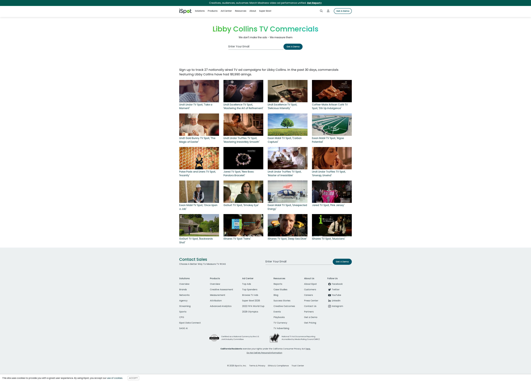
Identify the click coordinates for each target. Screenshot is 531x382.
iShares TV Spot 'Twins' (237, 238)
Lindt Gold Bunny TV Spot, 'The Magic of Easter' (197, 139)
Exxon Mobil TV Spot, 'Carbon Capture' (285, 139)
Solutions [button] (200, 10)
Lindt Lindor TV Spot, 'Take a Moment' (195, 106)
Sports (182, 311)
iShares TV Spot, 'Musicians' (328, 238)
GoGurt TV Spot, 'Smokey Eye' (241, 205)
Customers (310, 289)
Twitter (336, 289)
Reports (278, 284)
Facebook (337, 284)
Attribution (216, 300)
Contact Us (310, 306)
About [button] (252, 10)
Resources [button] (240, 10)
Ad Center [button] (226, 10)
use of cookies (114, 378)
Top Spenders (249, 289)
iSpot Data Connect (190, 322)
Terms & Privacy (257, 365)
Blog (276, 295)
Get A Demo (342, 11)
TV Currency (280, 322)
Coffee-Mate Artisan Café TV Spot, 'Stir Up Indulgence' (330, 106)
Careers (308, 295)
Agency (183, 300)
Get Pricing (310, 322)
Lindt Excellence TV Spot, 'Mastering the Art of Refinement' (243, 106)
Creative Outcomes (284, 306)
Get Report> (314, 3)
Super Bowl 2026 (251, 300)
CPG (181, 317)
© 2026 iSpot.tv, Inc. (236, 365)
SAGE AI (183, 328)
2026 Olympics (250, 311)
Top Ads (246, 284)
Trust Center (297, 365)
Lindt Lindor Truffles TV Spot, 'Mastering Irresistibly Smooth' (241, 139)
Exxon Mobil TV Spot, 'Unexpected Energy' (287, 207)
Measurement (217, 295)
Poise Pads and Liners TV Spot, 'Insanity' (197, 173)
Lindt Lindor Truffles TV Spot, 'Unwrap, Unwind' (329, 173)
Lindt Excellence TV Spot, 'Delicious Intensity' (282, 106)
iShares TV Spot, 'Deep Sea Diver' (287, 238)
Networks (184, 295)
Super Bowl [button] (265, 10)
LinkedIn (336, 300)
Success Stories (282, 300)
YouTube (336, 295)
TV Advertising (281, 328)
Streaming (185, 306)
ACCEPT (133, 378)
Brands (183, 289)
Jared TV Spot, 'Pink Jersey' (328, 205)
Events (277, 311)
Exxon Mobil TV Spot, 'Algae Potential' (328, 139)
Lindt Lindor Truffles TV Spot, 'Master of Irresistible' (284, 173)
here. (308, 348)
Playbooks (279, 317)
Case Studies (280, 289)
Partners (309, 311)
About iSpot (310, 284)
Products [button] (213, 10)
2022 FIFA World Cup (253, 306)
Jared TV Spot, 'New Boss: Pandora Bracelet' (238, 173)
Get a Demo (310, 317)
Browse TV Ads (250, 295)
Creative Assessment (221, 289)
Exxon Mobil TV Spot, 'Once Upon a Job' (198, 207)
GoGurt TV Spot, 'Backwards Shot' (196, 240)
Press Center (311, 300)
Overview (184, 284)
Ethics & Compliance (278, 365)
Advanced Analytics (220, 306)
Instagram (337, 306)
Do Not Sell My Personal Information (264, 352)
